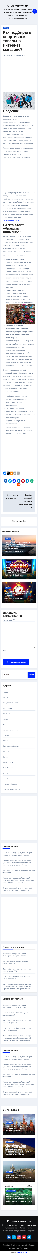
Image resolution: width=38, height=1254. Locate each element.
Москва (5, 741)
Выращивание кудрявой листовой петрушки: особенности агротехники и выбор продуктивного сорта (18, 880)
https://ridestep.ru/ (11, 221)
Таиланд (6, 779)
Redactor (9, 55)
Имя (4, 651)
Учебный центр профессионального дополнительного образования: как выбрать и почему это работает (17, 862)
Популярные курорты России (14, 956)
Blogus (31, 1245)
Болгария (6, 692)
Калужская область (10, 730)
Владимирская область (12, 703)
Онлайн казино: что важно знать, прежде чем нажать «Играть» (17, 594)
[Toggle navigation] (2, 11)
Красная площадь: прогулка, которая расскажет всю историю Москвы (18, 1128)
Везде (6, 28)
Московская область (11, 746)
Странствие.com (17, 5)
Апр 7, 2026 (19, 552)
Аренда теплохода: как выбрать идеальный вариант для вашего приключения (17, 986)
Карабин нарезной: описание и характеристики (25, 499)
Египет (5, 719)
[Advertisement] (15, 818)
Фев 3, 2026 (19, 575)
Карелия (6, 735)
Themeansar (24, 1248)
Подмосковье (8, 762)
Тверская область (10, 784)
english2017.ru (22, 1252)
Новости (6, 752)
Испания (6, 724)
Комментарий (9, 620)
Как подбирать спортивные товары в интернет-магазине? (17, 41)
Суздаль (6, 773)
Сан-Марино (8, 768)
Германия (6, 714)
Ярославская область (11, 789)
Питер (5, 757)
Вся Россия (7, 708)
